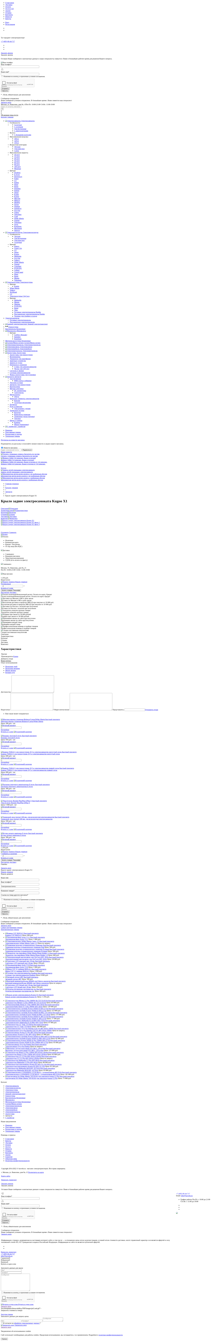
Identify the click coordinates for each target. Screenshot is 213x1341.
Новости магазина (10, 448)
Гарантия (8, 1157)
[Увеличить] (17, 520)
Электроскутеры (11, 1090)
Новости (8, 17)
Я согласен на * (22, 1323)
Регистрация (10, 24)
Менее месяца (10, 670)
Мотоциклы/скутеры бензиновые (18, 1102)
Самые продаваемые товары (11, 928)
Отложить (5, 532)
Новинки (8, 430)
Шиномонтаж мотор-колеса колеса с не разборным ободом (23, 476)
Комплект (4, 518)
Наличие (4, 512)
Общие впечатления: (61, 710)
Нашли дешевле (7, 872)
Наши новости (6, 452)
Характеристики (7, 510)
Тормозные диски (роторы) (24, 416)
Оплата (8, 7)
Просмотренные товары (10, 929)
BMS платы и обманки (23, 381)
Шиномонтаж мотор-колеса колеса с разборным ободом (22, 480)
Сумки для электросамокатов (25, 367)
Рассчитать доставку (8, 592)
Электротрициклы (12, 1092)
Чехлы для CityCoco (21, 369)
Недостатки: (5, 710)
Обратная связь (11, 1159)
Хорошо (4, 1339)
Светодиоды (19, 393)
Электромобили (11, 1110)
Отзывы (8, 13)
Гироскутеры (10, 1096)
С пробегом (9, 1118)
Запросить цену (21, 1325)
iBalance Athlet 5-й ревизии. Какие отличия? (17, 460)
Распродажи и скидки (13, 434)
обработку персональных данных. (27, 1323)
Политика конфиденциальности (17, 1161)
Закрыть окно (6, 102)
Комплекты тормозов (22, 414)
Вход (7, 22)
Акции (8, 11)
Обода (16, 397)
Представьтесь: (118, 710)
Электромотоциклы (12, 1112)
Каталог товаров (7, 117)
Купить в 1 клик (7, 588)
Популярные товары (13, 432)
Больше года (10, 672)
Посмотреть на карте (36, 1172)
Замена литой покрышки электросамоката (17, 472)
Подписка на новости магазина (13, 440)
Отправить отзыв (151, 710)
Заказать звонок (7, 53)
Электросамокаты (12, 1086)
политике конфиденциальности (111, 1335)
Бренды (8, 19)
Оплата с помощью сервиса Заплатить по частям (19, 456)
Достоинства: (6, 692)
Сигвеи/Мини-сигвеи (13, 1104)
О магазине (9, 3)
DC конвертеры (20, 391)
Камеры (17, 422)
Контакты (9, 15)
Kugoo (15, 656)
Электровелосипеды (13, 1088)
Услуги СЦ (9, 9)
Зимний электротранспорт (15, 1094)
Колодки (17, 412)
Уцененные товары (12, 436)
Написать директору (9, 1180)
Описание (5, 508)
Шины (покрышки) (21, 424)
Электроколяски (11, 1108)
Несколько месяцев (12, 668)
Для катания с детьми (22, 409)
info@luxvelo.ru (187, 1196)
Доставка (8, 5)
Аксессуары (9, 1114)
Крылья (17, 401)
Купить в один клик (26, 1304)
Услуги (3, 468)
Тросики (17, 418)
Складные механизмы (22, 403)
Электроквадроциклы (13, 1106)
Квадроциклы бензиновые (15, 1098)
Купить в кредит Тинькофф (11, 590)
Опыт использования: (9, 663)
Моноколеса (10, 1100)
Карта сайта (5, 1176)
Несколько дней (11, 666)
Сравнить (12, 532)
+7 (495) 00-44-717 (8, 41)
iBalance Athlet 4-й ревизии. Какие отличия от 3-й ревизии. (23, 464)
